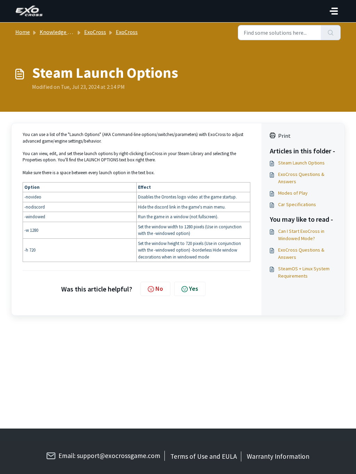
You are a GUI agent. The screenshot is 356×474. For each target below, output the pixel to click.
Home (22, 31)
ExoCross (95, 31)
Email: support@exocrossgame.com (109, 455)
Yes (193, 289)
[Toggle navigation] (334, 11)
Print (284, 135)
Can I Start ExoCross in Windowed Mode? (301, 235)
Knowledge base (59, 31)
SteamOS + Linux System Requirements (304, 272)
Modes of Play (293, 193)
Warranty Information (278, 456)
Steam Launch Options (301, 163)
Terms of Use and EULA (203, 456)
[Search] (331, 32)
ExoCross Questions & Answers (301, 178)
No (159, 289)
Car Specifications (297, 204)
